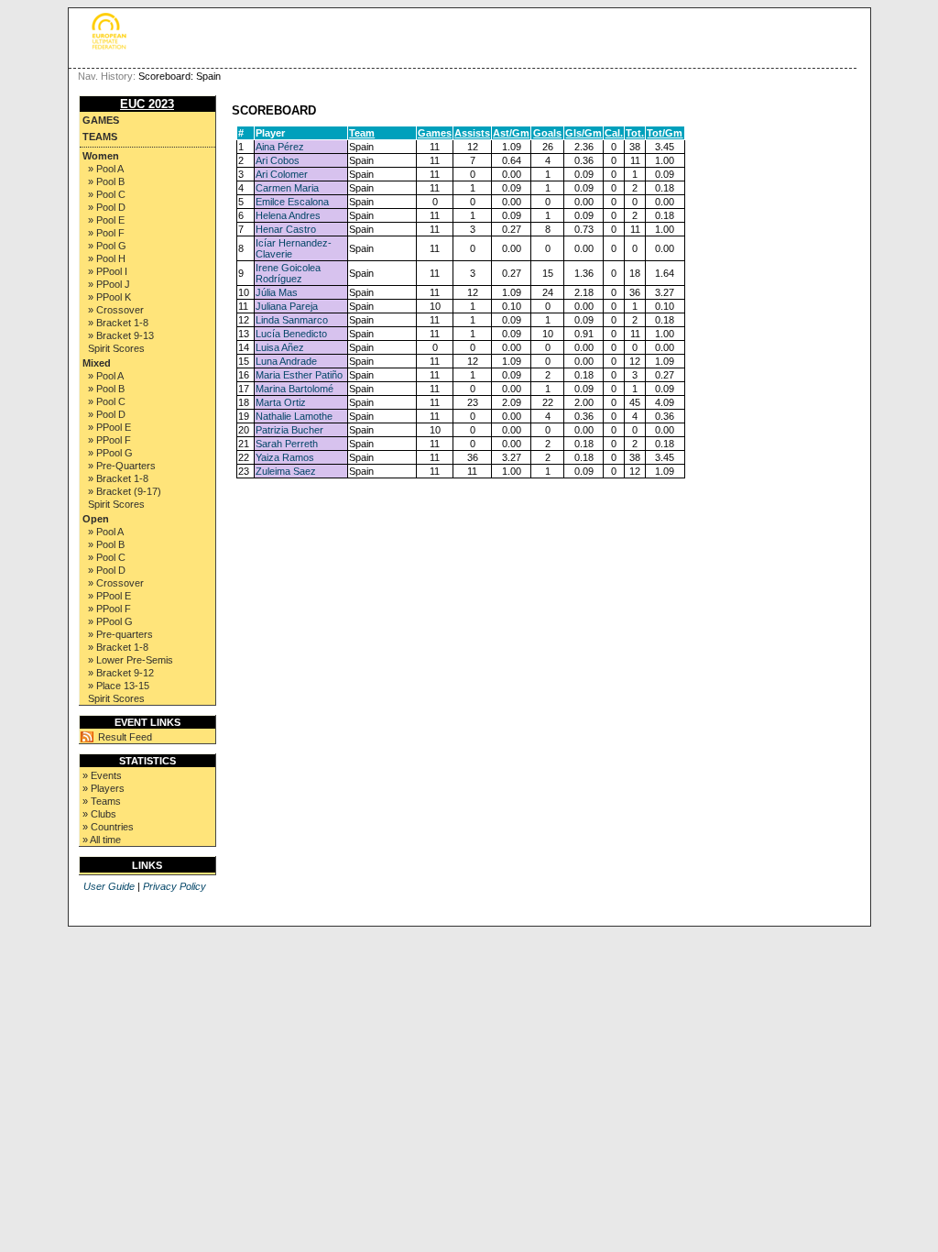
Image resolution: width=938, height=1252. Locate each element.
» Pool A (106, 168)
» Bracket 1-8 (118, 322)
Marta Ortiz (281, 402)
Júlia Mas (277, 292)
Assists (472, 132)
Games (100, 120)
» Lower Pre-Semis (130, 659)
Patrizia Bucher (289, 429)
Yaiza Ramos (285, 457)
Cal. (614, 132)
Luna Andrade (286, 361)
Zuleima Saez (286, 471)
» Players (103, 788)
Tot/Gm (664, 132)
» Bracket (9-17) (124, 491)
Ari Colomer (282, 174)
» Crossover (116, 309)
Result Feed (125, 736)
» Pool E (106, 219)
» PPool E (109, 427)
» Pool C (106, 194)
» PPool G (110, 452)
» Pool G (107, 245)
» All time (101, 839)
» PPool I (107, 271)
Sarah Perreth (287, 443)
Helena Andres (288, 215)
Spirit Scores (116, 348)
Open (95, 518)
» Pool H (106, 258)
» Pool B (106, 181)
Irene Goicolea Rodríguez (288, 273)
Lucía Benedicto (291, 333)
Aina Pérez (280, 146)
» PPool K (109, 296)
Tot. (635, 132)
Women (100, 155)
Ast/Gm (511, 132)
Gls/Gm (583, 132)
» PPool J (109, 284)
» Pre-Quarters (122, 465)
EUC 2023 (147, 104)
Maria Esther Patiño (299, 374)
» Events (102, 775)
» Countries (108, 826)
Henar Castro (286, 229)
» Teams (101, 801)
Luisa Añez (280, 347)
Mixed (96, 362)
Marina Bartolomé (294, 388)
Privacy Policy (174, 886)
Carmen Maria (287, 187)
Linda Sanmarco (292, 319)
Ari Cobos (278, 160)
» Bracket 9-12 (121, 672)
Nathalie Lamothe (294, 416)
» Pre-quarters (120, 634)
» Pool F (106, 232)
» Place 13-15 (118, 685)
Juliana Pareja (287, 306)
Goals (547, 132)
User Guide (109, 886)
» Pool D (106, 207)
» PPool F (109, 439)
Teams (99, 136)
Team (362, 132)
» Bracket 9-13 (121, 335)
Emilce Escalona (292, 201)
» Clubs (99, 813)
